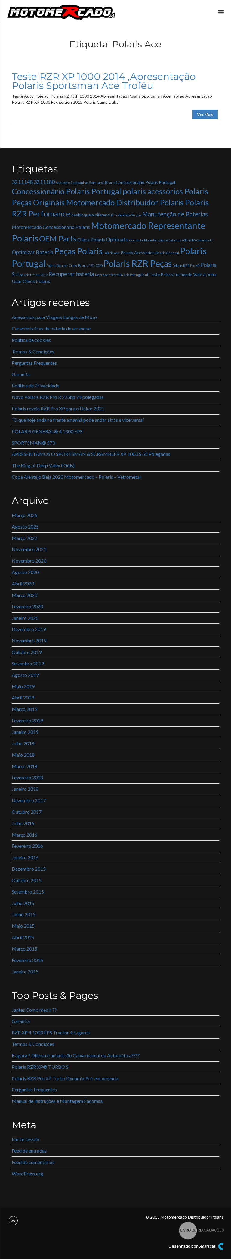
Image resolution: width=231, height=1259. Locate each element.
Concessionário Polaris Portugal (145, 182)
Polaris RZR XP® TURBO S (40, 1067)
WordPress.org (27, 1173)
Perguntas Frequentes (34, 363)
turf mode (183, 274)
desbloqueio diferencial (92, 214)
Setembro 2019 (28, 663)
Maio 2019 (23, 686)
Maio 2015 (23, 926)
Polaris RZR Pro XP (186, 265)
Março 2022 (24, 538)
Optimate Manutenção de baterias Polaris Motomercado (170, 240)
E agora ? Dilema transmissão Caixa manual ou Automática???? (76, 1055)
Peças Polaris (78, 251)
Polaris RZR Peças (137, 263)
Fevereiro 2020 (27, 606)
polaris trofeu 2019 (34, 275)
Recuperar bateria (71, 273)
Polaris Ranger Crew (61, 265)
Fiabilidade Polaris (127, 215)
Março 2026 (24, 515)
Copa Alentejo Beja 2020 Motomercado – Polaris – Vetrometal (76, 477)
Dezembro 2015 (29, 869)
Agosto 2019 (25, 675)
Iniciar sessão (25, 1139)
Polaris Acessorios (138, 252)
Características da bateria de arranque (51, 328)
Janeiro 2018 (25, 789)
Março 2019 (24, 709)
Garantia (21, 374)
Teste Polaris (161, 274)
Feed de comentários (33, 1162)
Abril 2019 (23, 697)
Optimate (117, 239)
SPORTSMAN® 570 (33, 443)
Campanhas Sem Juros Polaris (93, 183)
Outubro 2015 (27, 880)
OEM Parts (57, 238)
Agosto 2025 (25, 526)
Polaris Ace (111, 253)
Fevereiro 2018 (27, 777)
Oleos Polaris (91, 239)
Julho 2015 (23, 903)
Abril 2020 (23, 583)
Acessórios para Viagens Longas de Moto (54, 317)
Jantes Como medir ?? (34, 1010)
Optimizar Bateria (32, 252)
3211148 (22, 182)
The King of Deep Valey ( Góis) (43, 465)
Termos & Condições (33, 351)
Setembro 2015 (28, 892)
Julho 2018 (23, 743)
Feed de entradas (29, 1150)
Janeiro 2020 (25, 618)
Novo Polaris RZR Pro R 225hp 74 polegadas (58, 397)
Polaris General (167, 253)
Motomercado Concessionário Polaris (51, 227)
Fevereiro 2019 (27, 720)
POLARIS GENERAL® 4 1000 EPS (47, 431)
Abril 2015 (23, 937)
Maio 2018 (23, 755)
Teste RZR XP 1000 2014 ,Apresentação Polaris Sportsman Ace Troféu (104, 81)
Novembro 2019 (29, 640)
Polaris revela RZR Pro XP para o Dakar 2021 (58, 408)
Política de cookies (31, 340)
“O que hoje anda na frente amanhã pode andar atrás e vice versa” (78, 420)
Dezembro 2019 (29, 629)
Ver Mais (205, 114)
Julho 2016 (23, 823)
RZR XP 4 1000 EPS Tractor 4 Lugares (51, 1032)
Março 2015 (24, 948)
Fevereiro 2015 (27, 960)
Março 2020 (24, 595)
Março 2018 (24, 766)
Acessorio (63, 183)
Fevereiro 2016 (27, 846)
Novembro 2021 (29, 549)
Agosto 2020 (25, 572)
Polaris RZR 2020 (90, 265)
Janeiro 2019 (25, 732)
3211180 (44, 182)
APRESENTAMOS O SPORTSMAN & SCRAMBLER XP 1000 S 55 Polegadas (91, 454)
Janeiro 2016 (25, 857)
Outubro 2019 (27, 652)
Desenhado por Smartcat (193, 1245)
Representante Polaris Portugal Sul (121, 275)
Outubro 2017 (27, 812)
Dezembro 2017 (29, 800)
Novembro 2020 (29, 560)
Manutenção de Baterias (175, 214)
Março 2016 (24, 835)
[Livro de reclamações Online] (201, 1229)
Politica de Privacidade (35, 385)
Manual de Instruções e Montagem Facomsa (57, 1101)
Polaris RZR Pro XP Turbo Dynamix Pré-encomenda (65, 1078)
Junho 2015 (23, 914)
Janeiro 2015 (25, 971)
